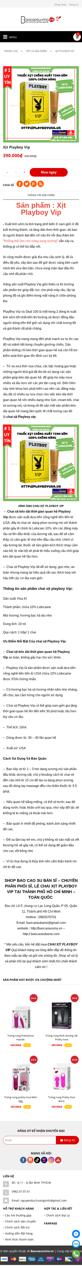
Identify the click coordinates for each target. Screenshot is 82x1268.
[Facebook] (76, 1234)
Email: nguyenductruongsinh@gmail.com (39, 1200)
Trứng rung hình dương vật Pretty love (61, 1037)
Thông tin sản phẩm (41, 195)
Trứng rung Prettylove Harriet (20, 1037)
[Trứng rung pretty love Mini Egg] (20, 1076)
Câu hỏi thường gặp (18, 1215)
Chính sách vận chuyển (20, 1221)
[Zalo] (76, 1244)
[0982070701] (76, 1254)
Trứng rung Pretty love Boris (61, 1099)
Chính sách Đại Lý (58, 1215)
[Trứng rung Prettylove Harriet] (20, 1015)
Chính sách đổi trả (17, 1227)
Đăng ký (73, 4)
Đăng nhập (60, 4)
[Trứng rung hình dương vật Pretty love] (61, 1015)
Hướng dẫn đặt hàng (19, 1233)
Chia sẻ (8, 185)
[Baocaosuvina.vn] (41, 19)
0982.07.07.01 (21, 1191)
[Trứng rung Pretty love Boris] (61, 1076)
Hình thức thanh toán (19, 1239)
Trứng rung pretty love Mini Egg (20, 1099)
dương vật (44, 534)
